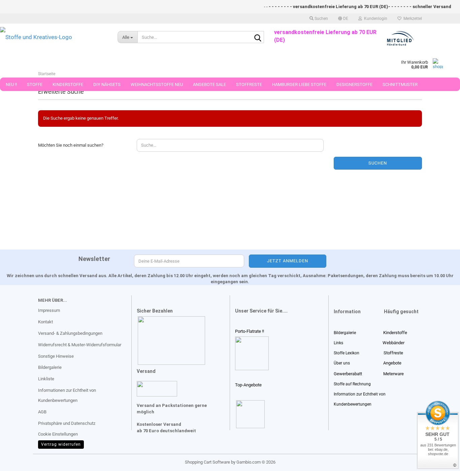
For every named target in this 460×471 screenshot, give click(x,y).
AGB (42, 411)
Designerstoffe (354, 84)
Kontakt (45, 321)
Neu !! (11, 84)
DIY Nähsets (107, 84)
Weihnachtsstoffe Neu (157, 84)
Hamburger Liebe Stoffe (299, 84)
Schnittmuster (400, 84)
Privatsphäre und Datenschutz (66, 423)
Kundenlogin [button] (374, 18)
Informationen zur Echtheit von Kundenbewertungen (67, 395)
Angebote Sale (209, 84)
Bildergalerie (50, 367)
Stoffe (34, 84)
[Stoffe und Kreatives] (53, 37)
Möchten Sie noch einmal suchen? (70, 145)
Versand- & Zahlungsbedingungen (70, 333)
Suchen (377, 163)
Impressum (49, 310)
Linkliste (46, 378)
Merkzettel (411, 18)
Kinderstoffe (68, 84)
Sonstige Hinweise (56, 356)
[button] (343, 18)
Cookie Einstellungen (58, 434)
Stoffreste (249, 84)
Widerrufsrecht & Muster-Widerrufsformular (79, 344)
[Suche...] (257, 37)
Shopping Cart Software (207, 462)
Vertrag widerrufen (61, 444)
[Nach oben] (18, 461)
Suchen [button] (321, 18)
